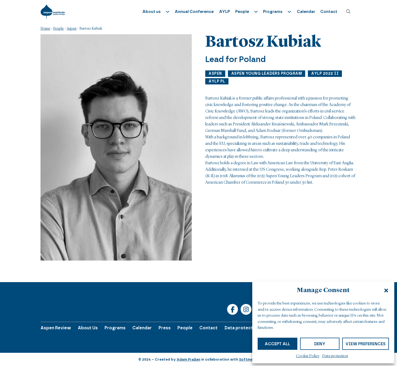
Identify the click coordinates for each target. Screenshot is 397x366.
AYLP (224, 11)
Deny (319, 343)
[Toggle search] (348, 11)
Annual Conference (194, 11)
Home (45, 28)
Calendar (306, 11)
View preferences (365, 343)
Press (165, 327)
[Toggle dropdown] (167, 11)
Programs (115, 327)
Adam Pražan (188, 359)
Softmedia (248, 359)
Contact (328, 11)
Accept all (277, 343)
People (58, 28)
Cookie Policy (307, 356)
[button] (386, 290)
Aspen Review (56, 327)
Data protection (335, 356)
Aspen (71, 28)
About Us (88, 327)
